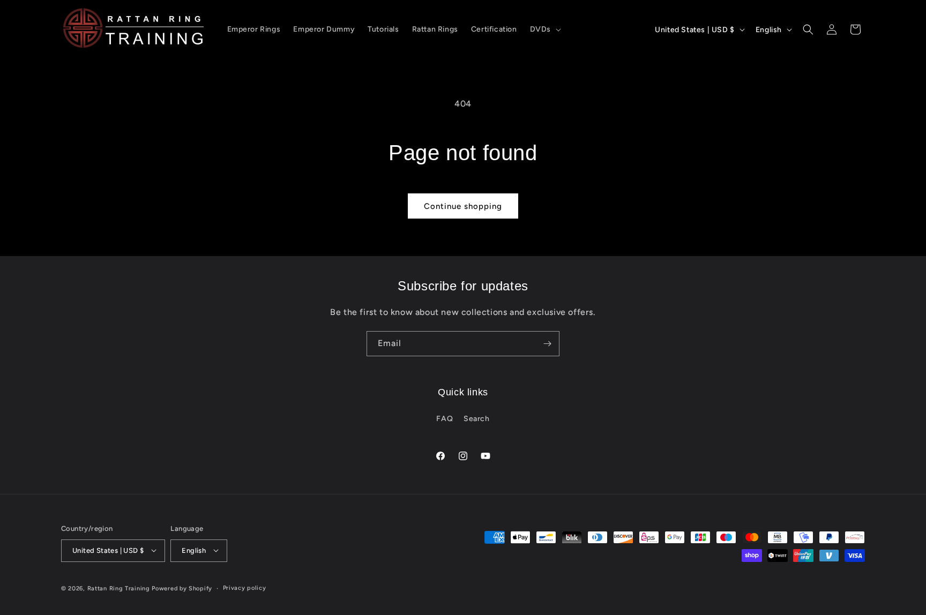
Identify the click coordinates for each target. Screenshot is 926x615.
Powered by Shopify (182, 587)
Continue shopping (463, 206)
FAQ (444, 419)
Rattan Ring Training (118, 587)
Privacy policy (244, 587)
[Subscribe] (547, 343)
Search (477, 419)
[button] (544, 29)
